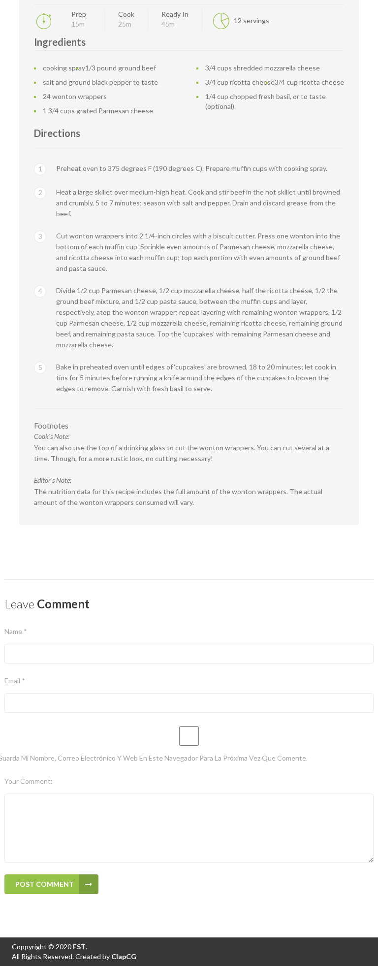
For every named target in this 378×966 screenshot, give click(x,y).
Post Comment (44, 884)
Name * (15, 631)
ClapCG (123, 956)
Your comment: (28, 781)
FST (78, 946)
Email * (14, 680)
